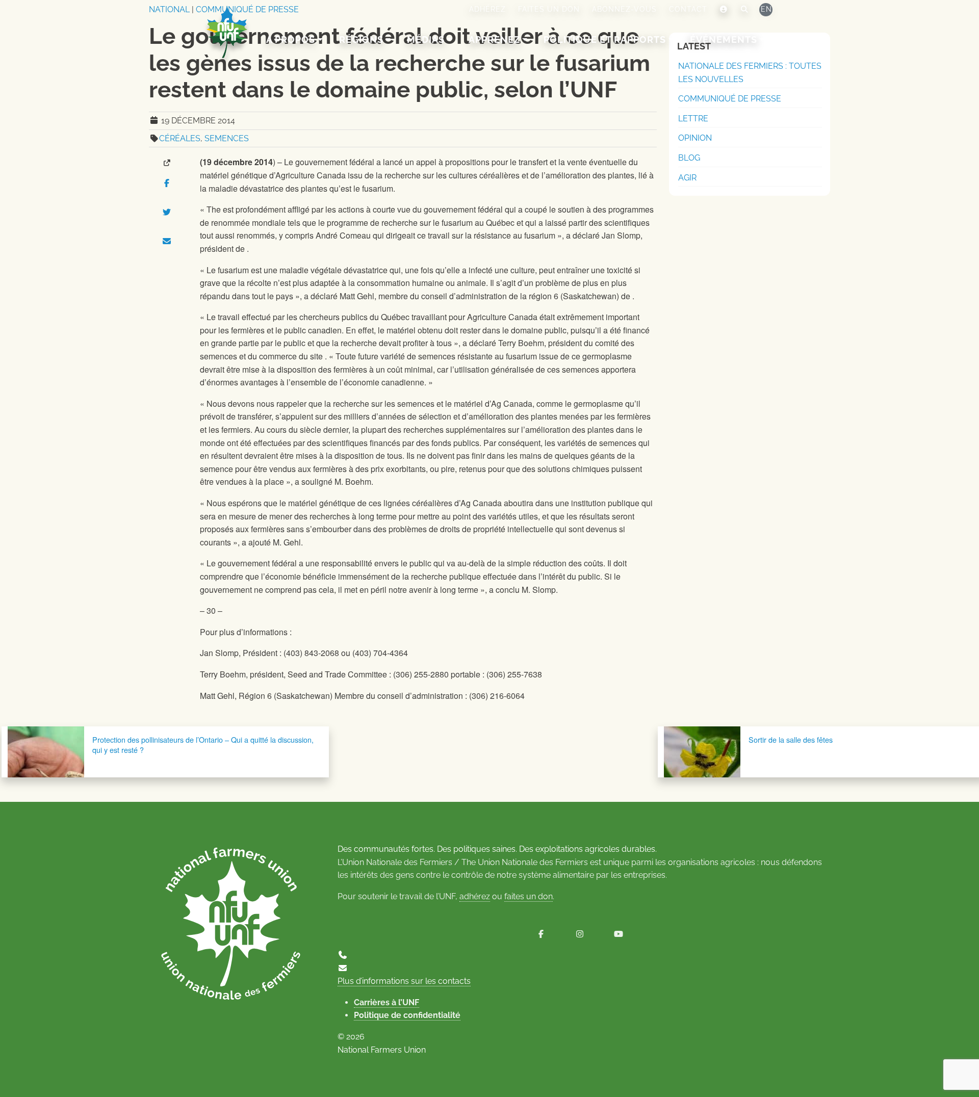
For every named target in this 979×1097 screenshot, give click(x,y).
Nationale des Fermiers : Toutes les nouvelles (749, 72)
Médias (426, 39)
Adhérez (487, 9)
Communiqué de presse (729, 98)
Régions (361, 39)
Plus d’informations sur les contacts (404, 981)
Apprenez (494, 39)
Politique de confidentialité (407, 1015)
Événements (723, 39)
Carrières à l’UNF (386, 1002)
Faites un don (549, 9)
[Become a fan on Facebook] (541, 934)
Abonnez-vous (624, 9)
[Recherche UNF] (744, 9)
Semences (226, 138)
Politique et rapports (605, 39)
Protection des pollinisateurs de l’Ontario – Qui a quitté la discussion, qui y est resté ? (203, 744)
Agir (687, 177)
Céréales (179, 138)
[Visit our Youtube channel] (618, 934)
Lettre (693, 118)
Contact (688, 9)
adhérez (474, 896)
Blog (689, 158)
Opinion (695, 138)
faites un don (528, 896)
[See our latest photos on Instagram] (579, 934)
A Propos (290, 39)
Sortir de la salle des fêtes (791, 739)
